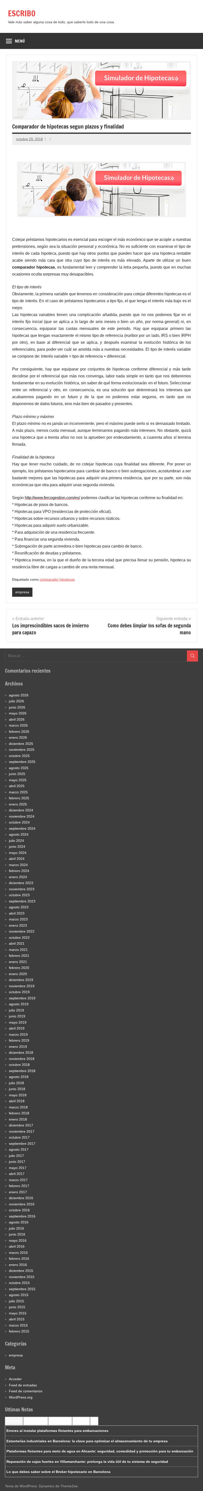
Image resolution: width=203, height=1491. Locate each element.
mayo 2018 (17, 1095)
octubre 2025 (19, 756)
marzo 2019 (18, 1034)
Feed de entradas (23, 1385)
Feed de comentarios (25, 1391)
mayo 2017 (17, 1168)
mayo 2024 (17, 853)
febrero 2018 (19, 1113)
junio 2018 (17, 1089)
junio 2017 (17, 1162)
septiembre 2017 (22, 1144)
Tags (94, 1421)
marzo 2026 (18, 725)
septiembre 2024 (22, 828)
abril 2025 (17, 786)
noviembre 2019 (21, 986)
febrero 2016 (19, 1259)
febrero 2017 (19, 1186)
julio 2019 (16, 1010)
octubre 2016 (19, 1210)
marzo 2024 (18, 865)
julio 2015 (16, 1301)
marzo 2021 (18, 950)
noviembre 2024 (21, 816)
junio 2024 (17, 847)
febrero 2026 (19, 732)
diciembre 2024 (21, 810)
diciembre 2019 (21, 980)
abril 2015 (17, 1319)
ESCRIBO (22, 13)
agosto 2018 (18, 1077)
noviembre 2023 (21, 889)
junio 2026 (17, 707)
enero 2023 (18, 925)
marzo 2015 (18, 1325)
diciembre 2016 (21, 1198)
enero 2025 (18, 804)
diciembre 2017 (21, 1125)
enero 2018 (18, 1119)
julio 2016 (16, 1228)
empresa (22, 592)
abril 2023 (17, 913)
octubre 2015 (19, 1283)
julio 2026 (16, 701)
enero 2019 (18, 1047)
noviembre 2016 (21, 1204)
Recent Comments (36, 1421)
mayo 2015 (17, 1313)
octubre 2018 (19, 1065)
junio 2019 (17, 1016)
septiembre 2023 (22, 901)
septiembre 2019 (22, 998)
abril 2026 (17, 719)
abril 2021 (17, 943)
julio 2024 (16, 841)
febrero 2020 (19, 968)
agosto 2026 (18, 695)
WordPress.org (20, 1397)
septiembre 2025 (22, 762)
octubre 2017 (19, 1137)
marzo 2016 (18, 1253)
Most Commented (60, 1421)
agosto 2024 (18, 834)
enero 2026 (18, 737)
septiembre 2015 (22, 1289)
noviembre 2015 (21, 1277)
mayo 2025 (17, 780)
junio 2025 (17, 774)
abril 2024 (17, 859)
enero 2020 (18, 974)
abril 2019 (17, 1028)
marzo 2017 (18, 1180)
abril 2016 (17, 1246)
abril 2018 (17, 1101)
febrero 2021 (19, 956)
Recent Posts (14, 1421)
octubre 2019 (19, 992)
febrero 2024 (19, 871)
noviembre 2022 (21, 931)
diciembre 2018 (21, 1053)
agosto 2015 (18, 1295)
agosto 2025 (18, 768)
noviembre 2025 (21, 750)
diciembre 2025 (21, 744)
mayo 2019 (17, 1022)
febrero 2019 (19, 1040)
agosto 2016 (18, 1222)
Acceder (15, 1379)
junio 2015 (17, 1307)
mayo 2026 (17, 713)
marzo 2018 (18, 1107)
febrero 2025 (19, 798)
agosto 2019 (18, 1004)
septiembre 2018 (22, 1071)
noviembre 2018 (21, 1059)
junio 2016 (17, 1234)
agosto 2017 (18, 1149)
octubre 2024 (19, 822)
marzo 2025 (18, 792)
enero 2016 (18, 1265)
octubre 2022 (19, 938)
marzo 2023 (18, 919)
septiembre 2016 (22, 1216)
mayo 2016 (17, 1240)
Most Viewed (81, 1421)
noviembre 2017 (21, 1131)
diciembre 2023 (21, 883)
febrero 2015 (19, 1331)
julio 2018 (16, 1083)
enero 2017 (18, 1192)
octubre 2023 (19, 895)
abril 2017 (17, 1174)
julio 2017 (16, 1156)
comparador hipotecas (57, 579)
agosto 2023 (18, 907)
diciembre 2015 (21, 1271)
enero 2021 (18, 962)
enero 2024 (18, 877)
